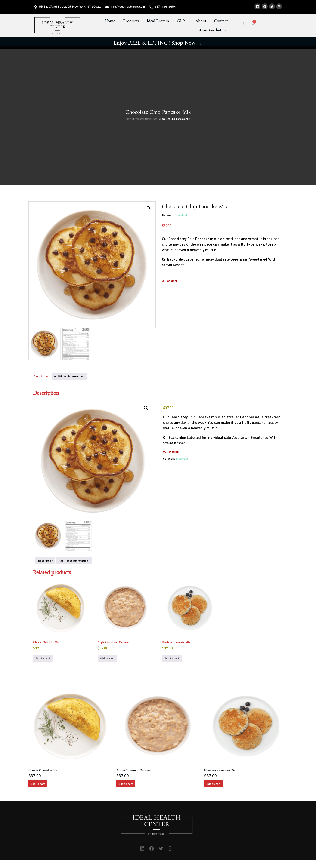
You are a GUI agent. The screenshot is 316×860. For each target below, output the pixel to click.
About (200, 21)
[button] (149, 208)
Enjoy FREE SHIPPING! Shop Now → (158, 42)
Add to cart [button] (42, 658)
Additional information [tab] (69, 376)
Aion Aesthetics (212, 30)
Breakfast (151, 118)
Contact (221, 21)
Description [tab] (41, 376)
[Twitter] (272, 6)
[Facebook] (265, 6)
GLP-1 (182, 21)
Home (110, 21)
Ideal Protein (158, 21)
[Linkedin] (257, 6)
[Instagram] (279, 6)
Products (131, 21)
